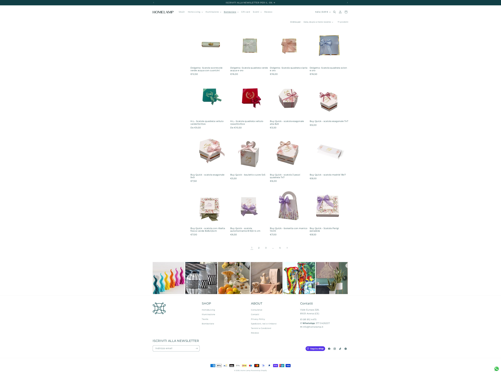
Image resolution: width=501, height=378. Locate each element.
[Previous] (156, 278)
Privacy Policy (258, 319)
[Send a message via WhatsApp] (497, 369)
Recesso (255, 333)
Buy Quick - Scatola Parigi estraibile (324, 229)
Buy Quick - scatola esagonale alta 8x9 (287, 122)
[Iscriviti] (196, 348)
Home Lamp (245, 370)
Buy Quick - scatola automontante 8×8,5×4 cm (245, 229)
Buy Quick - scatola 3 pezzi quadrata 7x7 (285, 176)
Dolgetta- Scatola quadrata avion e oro (328, 69)
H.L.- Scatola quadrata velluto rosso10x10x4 (246, 122)
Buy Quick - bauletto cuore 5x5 (248, 174)
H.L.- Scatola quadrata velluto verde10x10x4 (207, 122)
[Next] (344, 278)
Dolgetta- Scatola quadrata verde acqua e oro (249, 69)
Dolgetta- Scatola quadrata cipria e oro (288, 69)
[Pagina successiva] (287, 248)
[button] (195, 12)
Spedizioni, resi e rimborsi (264, 323)
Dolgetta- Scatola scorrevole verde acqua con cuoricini (206, 69)
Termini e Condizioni (261, 328)
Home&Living (208, 310)
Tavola (205, 319)
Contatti (255, 314)
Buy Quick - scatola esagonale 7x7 (329, 121)
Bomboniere (208, 323)
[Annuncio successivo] (347, 2)
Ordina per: (295, 22)
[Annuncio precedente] (153, 2)
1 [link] (251, 248)
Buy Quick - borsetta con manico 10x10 (288, 229)
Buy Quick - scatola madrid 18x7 (328, 174)
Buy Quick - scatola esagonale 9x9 (207, 176)
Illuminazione (208, 314)
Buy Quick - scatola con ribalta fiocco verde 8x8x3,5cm (207, 229)
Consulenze (256, 310)
